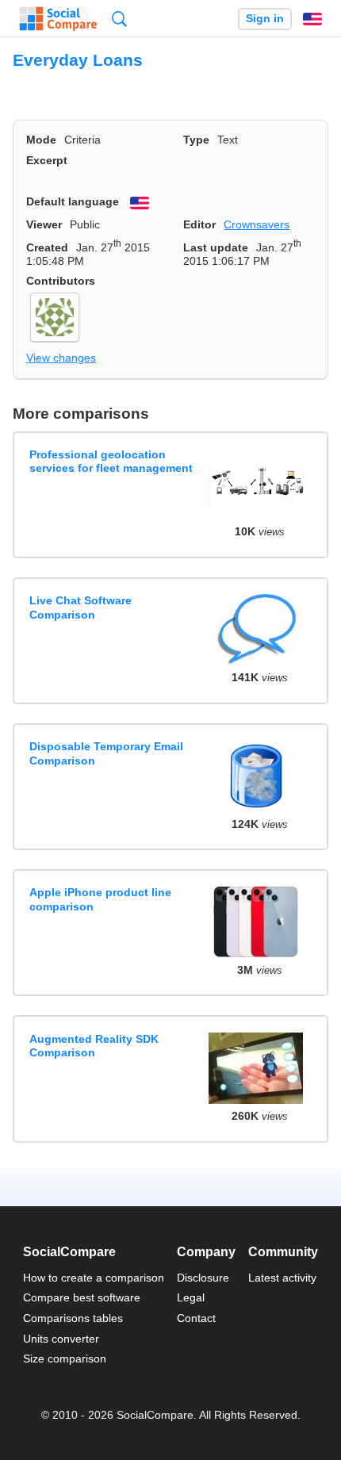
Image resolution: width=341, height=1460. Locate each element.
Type (196, 139)
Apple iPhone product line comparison (100, 899)
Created (47, 247)
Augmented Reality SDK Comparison (94, 1046)
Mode (41, 139)
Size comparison (64, 1358)
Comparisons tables (73, 1318)
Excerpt (46, 160)
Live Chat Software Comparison (80, 607)
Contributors (60, 280)
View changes (61, 357)
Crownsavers (256, 224)
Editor (199, 224)
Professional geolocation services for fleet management (111, 461)
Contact (196, 1318)
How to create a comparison (93, 1277)
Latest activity (282, 1277)
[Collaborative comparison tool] (58, 19)
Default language (72, 201)
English (312, 19)
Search (119, 18)
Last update (215, 247)
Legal (191, 1297)
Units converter (61, 1338)
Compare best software (81, 1297)
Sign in (265, 19)
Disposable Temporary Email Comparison (106, 753)
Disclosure (203, 1277)
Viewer (44, 224)
